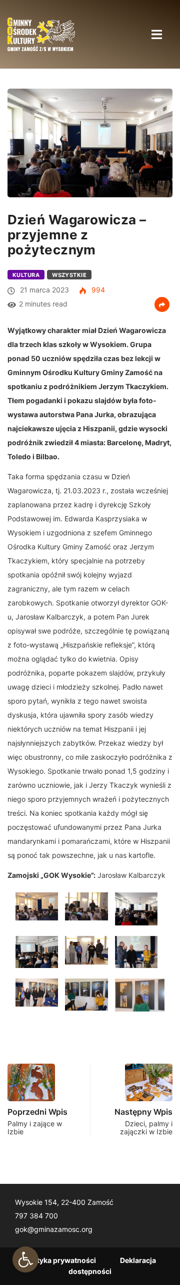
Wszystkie (69, 274)
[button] (25, 1259)
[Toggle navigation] (156, 34)
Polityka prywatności (60, 1260)
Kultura (26, 274)
